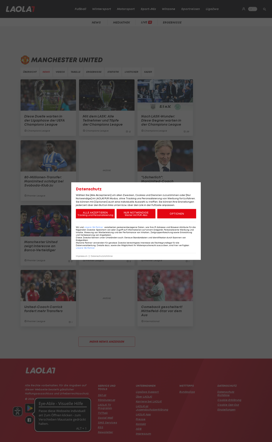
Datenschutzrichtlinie (102, 256)
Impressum (82, 256)
